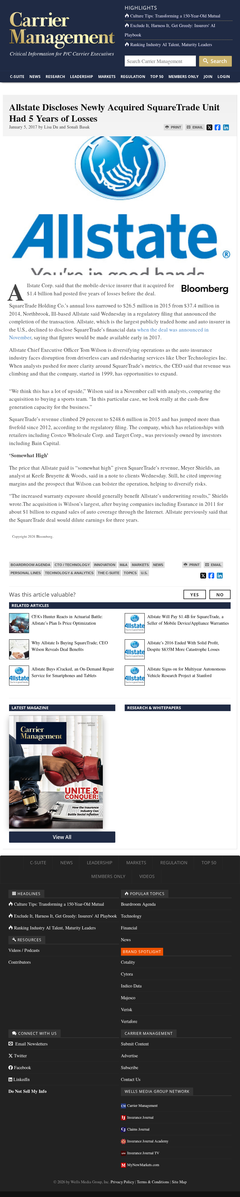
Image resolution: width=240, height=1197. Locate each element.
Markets (107, 76)
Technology (131, 916)
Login (224, 76)
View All (62, 837)
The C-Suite (108, 573)
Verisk (126, 1009)
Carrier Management (142, 1105)
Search (218, 61)
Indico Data (131, 986)
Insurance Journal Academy (147, 1140)
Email (197, 127)
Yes (194, 595)
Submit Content (135, 1044)
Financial (129, 928)
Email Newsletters (31, 1044)
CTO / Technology (72, 565)
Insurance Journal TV (143, 1152)
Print (175, 127)
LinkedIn (21, 1079)
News (35, 76)
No (220, 595)
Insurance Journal (140, 1117)
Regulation (133, 76)
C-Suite (17, 76)
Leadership (81, 76)
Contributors (19, 962)
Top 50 (156, 76)
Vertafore (129, 1021)
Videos (147, 876)
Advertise (129, 1056)
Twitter (20, 1056)
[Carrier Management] (61, 29)
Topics (130, 573)
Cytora (127, 974)
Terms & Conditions (153, 1182)
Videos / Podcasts (23, 950)
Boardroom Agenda (30, 565)
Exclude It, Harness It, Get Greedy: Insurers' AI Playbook (65, 916)
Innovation (104, 565)
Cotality (128, 962)
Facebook (22, 1067)
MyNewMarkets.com (143, 1164)
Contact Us (130, 1079)
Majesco (128, 998)
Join (208, 76)
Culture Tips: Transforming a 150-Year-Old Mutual (175, 16)
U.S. (144, 573)
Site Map (179, 1182)
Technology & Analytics (69, 573)
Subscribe (129, 1067)
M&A (124, 565)
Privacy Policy (122, 1182)
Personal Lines (26, 573)
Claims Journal (138, 1129)
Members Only (183, 76)
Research (55, 76)
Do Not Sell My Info (27, 1091)
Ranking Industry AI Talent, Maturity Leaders (171, 44)
